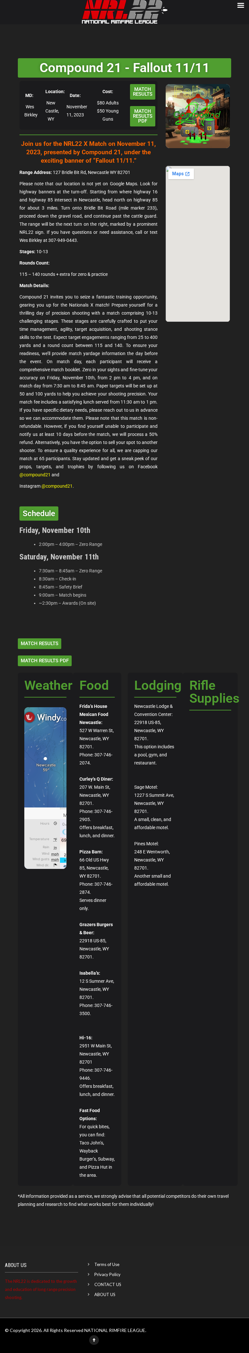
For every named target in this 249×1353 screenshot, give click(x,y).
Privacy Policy (107, 1274)
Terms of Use (106, 1264)
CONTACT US (107, 1284)
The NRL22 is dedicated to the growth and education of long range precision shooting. (41, 1289)
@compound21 (35, 474)
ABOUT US (104, 1294)
